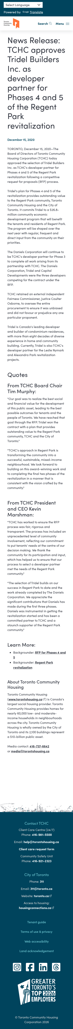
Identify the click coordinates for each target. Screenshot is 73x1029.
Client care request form (36, 849)
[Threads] (56, 967)
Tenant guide (36, 922)
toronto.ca (43, 896)
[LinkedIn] (43, 967)
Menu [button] (60, 23)
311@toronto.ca (41, 888)
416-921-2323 (41, 861)
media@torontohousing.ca (30, 751)
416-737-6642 (39, 746)
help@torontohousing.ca (41, 842)
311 (42, 881)
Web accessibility (37, 941)
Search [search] (43, 23)
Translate (36, 12)
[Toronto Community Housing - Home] (11, 23)
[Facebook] (30, 967)
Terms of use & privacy (36, 931)
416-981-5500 (42, 834)
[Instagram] (17, 967)
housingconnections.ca (36, 907)
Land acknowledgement (36, 951)
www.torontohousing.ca (27, 699)
